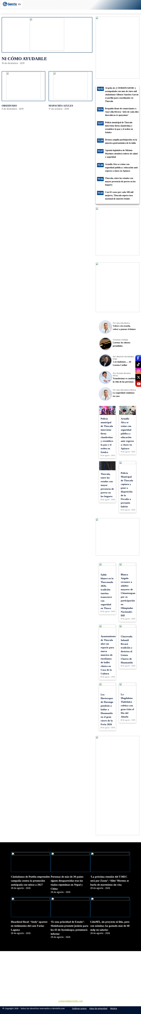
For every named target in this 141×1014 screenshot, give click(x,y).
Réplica (113, 1008)
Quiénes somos (79, 1008)
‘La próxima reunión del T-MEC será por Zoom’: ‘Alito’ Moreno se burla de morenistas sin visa (109, 880)
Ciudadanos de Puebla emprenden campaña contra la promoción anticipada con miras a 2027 (30, 880)
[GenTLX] (70, 967)
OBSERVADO (9, 105)
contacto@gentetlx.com (70, 1001)
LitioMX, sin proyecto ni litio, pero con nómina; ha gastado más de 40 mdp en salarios (110, 925)
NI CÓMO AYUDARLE (24, 58)
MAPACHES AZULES (61, 105)
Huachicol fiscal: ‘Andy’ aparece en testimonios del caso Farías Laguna (29, 925)
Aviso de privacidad (98, 1008)
